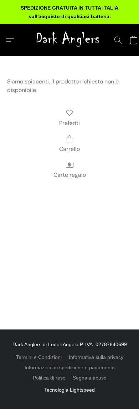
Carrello (69, 149)
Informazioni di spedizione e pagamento (70, 367)
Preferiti (69, 123)
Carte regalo (69, 175)
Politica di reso (49, 378)
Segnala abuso (90, 378)
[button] (69, 40)
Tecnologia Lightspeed (69, 390)
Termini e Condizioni (39, 357)
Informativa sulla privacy (96, 357)
